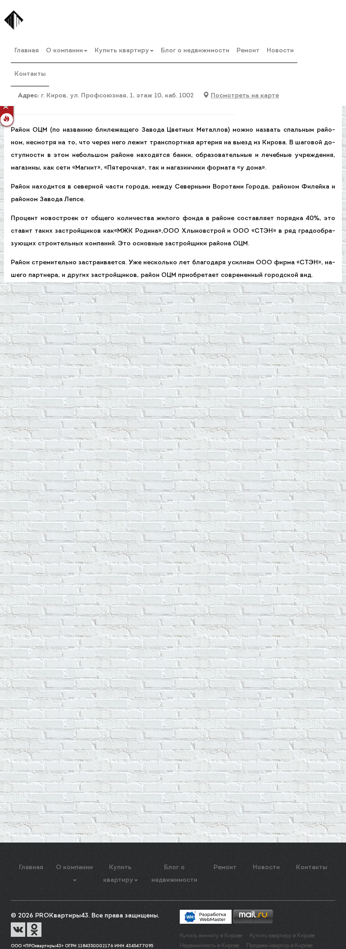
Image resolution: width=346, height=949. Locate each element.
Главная (26, 50)
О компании (64, 50)
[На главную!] (13, 20)
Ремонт (248, 50)
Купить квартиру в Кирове (282, 936)
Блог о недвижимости (195, 50)
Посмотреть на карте (245, 95)
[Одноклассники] (34, 929)
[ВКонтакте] (19, 929)
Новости (280, 50)
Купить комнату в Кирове (211, 936)
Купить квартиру (122, 50)
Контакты (30, 74)
